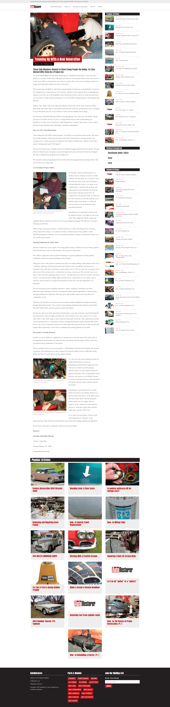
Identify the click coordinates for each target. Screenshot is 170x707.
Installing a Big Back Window (124, 239)
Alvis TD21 (93, 682)
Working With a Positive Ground (125, 77)
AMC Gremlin (74, 693)
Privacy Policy (36, 684)
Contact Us (35, 681)
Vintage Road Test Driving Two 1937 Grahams (126, 314)
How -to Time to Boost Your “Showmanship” (124, 256)
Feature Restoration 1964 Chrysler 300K (127, 19)
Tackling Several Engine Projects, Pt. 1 (126, 247)
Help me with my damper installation (126, 174)
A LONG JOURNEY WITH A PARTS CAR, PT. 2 (127, 215)
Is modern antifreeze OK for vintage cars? (127, 35)
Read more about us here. (79, 1)
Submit (108, 686)
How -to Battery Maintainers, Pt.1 (125, 280)
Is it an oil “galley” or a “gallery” (125, 110)
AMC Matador (87, 697)
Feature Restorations (56, 7)
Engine (94, 678)
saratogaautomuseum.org (41, 451)
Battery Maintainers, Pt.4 (123, 322)
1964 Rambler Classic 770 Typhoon (126, 116)
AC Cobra (72, 682)
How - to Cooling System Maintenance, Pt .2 (127, 265)
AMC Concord (84, 686)
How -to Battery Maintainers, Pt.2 (125, 289)
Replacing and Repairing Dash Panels (126, 44)
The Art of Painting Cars (122, 231)
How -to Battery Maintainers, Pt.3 (125, 305)
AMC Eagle (88, 689)
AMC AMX (72, 686)
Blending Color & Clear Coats (124, 27)
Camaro (72, 678)
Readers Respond (120, 181)
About (100, 7)
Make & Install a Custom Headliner (125, 102)
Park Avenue (83, 678)
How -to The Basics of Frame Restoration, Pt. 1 (127, 132)
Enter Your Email (112, 678)
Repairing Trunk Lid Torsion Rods (125, 85)
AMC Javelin (73, 697)
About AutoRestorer (39, 678)
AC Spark (83, 682)
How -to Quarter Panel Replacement (126, 52)
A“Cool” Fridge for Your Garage (125, 330)
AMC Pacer (73, 701)
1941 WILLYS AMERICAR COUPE (126, 68)
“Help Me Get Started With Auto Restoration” (125, 190)
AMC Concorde (75, 689)
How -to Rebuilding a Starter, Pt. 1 (125, 140)
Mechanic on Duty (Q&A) (80, 7)
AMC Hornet (87, 693)
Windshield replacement (122, 206)
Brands (67, 7)
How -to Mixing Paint (122, 60)
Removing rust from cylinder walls (125, 125)
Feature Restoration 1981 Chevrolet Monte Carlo (128, 298)
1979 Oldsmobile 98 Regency (124, 198)
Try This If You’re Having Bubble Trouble (127, 93)
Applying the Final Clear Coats (124, 223)
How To (93, 7)
